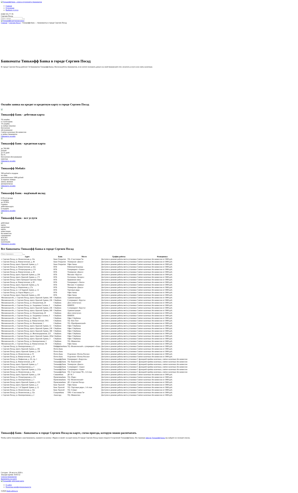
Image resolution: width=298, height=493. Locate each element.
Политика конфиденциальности (18, 487)
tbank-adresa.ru (12, 491)
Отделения (10, 8)
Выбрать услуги (12, 10)
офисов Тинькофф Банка (155, 438)
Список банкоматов (9, 477)
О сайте (9, 485)
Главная (9, 6)
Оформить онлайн (8, 136)
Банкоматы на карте (9, 479)
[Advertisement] (71, 40)
